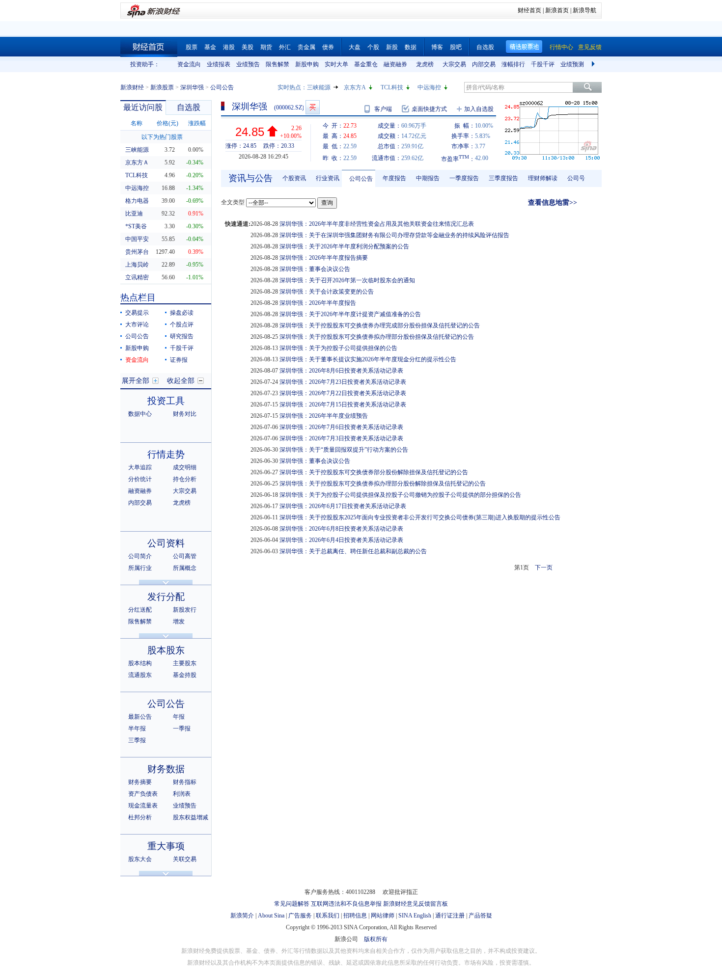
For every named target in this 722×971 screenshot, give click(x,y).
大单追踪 (140, 467)
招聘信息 (355, 915)
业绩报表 (218, 64)
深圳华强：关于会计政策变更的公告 (326, 291)
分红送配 (140, 609)
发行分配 (166, 597)
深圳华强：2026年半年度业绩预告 (323, 415)
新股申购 (307, 64)
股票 (191, 47)
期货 (266, 47)
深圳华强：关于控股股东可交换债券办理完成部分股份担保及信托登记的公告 (379, 325)
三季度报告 (503, 178)
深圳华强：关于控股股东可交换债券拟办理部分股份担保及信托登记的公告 (376, 336)
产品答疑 (480, 915)
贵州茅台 (137, 251)
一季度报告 (464, 178)
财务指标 (184, 782)
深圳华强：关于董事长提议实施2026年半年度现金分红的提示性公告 (367, 359)
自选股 (485, 47)
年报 (179, 716)
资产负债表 (143, 793)
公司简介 (140, 556)
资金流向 (189, 64)
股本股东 (166, 650)
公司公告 (137, 336)
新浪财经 (132, 87)
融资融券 (395, 64)
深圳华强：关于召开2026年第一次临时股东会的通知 (347, 280)
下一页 (544, 567)
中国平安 (137, 239)
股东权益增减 (190, 817)
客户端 (383, 109)
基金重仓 (366, 64)
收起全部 (180, 380)
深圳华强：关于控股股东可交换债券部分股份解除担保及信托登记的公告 (373, 472)
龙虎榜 (425, 64)
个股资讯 (294, 178)
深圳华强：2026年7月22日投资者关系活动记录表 (342, 393)
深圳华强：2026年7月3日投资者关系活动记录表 (341, 438)
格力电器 (137, 200)
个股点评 (182, 324)
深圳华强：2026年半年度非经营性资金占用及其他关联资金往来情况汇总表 (376, 223)
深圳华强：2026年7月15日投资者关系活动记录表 (342, 404)
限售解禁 (277, 64)
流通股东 (140, 675)
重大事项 (166, 846)
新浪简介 (242, 915)
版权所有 (376, 939)
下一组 (594, 64)
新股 (392, 47)
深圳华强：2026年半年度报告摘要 (323, 257)
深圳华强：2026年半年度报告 (317, 302)
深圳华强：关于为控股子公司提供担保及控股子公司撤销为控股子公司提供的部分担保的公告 (400, 494)
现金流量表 (143, 805)
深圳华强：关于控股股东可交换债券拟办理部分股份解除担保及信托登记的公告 (382, 483)
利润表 (182, 793)
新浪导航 (584, 10)
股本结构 (140, 663)
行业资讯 (327, 178)
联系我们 (327, 915)
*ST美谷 (136, 226)
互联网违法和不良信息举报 (346, 903)
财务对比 (184, 413)
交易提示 (137, 312)
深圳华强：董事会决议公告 (314, 269)
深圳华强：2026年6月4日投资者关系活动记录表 (341, 540)
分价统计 (140, 479)
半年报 (137, 728)
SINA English (414, 915)
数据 (411, 47)
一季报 (182, 728)
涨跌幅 (197, 123)
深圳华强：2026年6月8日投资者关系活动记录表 (341, 528)
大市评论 (137, 324)
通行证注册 (450, 915)
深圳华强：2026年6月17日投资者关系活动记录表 (342, 506)
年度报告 (394, 178)
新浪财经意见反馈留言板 (415, 903)
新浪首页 (557, 10)
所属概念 (184, 568)
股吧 (456, 47)
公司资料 (166, 543)
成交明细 (184, 467)
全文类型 (233, 202)
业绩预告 (248, 64)
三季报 (137, 740)
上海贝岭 (137, 264)
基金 (210, 47)
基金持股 (184, 675)
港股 (229, 47)
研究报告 (182, 336)
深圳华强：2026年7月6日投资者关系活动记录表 (341, 427)
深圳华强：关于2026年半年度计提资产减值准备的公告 (350, 314)
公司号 (576, 178)
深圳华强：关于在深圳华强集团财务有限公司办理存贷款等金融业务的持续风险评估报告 (394, 235)
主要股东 (184, 663)
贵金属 (306, 47)
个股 (373, 47)
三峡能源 (319, 87)
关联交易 (184, 859)
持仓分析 (184, 479)
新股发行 (184, 609)
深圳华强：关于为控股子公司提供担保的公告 (338, 348)
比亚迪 (134, 213)
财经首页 (529, 10)
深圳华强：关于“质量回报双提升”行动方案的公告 (343, 449)
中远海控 (429, 87)
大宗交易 (454, 64)
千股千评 (543, 64)
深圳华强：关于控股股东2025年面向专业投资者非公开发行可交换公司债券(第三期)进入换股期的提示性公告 (419, 517)
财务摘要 (140, 782)
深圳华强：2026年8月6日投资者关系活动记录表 (341, 370)
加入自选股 (479, 109)
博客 (437, 47)
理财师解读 (542, 178)
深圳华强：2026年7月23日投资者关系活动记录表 (342, 381)
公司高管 (184, 556)
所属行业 (140, 568)
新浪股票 (162, 87)
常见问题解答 (291, 903)
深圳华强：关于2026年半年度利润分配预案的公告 (344, 246)
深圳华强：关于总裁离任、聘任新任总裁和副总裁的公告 (353, 551)
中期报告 (428, 178)
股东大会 (140, 859)
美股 (247, 47)
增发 (179, 621)
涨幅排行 (513, 64)
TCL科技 (392, 87)
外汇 (285, 47)
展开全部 (135, 380)
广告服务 (300, 915)
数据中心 (140, 413)
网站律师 (382, 915)
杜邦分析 (140, 817)
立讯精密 (137, 277)
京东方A (355, 87)
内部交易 (484, 64)
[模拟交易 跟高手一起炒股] (312, 107)
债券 (328, 47)
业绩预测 (572, 64)
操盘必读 (182, 312)
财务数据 (166, 769)
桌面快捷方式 (429, 109)
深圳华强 (192, 87)
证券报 (179, 359)
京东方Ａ (137, 162)
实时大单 (336, 64)
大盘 (355, 47)
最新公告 (140, 716)
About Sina (271, 915)
